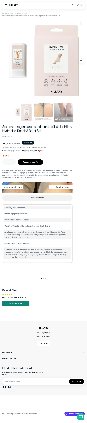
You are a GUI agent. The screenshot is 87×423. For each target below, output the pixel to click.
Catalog (26, 13)
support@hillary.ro (43, 333)
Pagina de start (7, 13)
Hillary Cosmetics (14, 414)
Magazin (18, 13)
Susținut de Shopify (29, 414)
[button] (5, 5)
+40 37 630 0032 (43, 337)
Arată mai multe (37, 198)
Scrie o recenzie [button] (15, 303)
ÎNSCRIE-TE (76, 381)
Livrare (22, 148)
